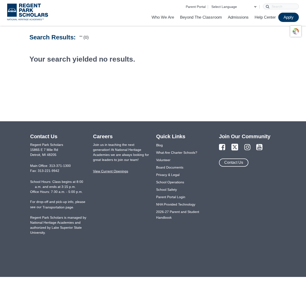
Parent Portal (196, 7)
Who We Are (163, 17)
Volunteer (163, 160)
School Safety (166, 189)
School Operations (170, 182)
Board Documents (169, 167)
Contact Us (233, 162)
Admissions (238, 17)
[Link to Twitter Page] (235, 147)
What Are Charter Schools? (176, 152)
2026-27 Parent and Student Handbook (177, 214)
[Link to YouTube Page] (259, 147)
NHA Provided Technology (175, 204)
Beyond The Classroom (201, 17)
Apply (289, 17)
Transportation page (58, 207)
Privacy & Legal (168, 175)
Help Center (265, 17)
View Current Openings (110, 171)
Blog (159, 145)
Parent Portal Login (170, 197)
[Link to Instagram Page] (247, 147)
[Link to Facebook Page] (222, 147)
